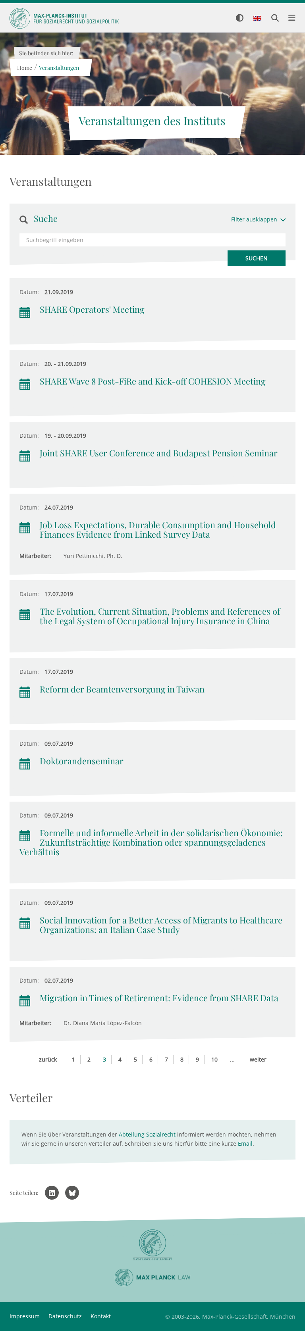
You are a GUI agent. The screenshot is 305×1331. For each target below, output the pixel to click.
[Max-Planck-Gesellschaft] (152, 1245)
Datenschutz (65, 1316)
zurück (48, 1059)
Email (245, 1143)
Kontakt (101, 1316)
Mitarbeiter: (35, 556)
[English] (257, 19)
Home (24, 67)
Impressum (25, 1316)
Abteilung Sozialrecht (147, 1134)
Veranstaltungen (59, 67)
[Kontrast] (239, 18)
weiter (258, 1059)
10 (214, 1059)
